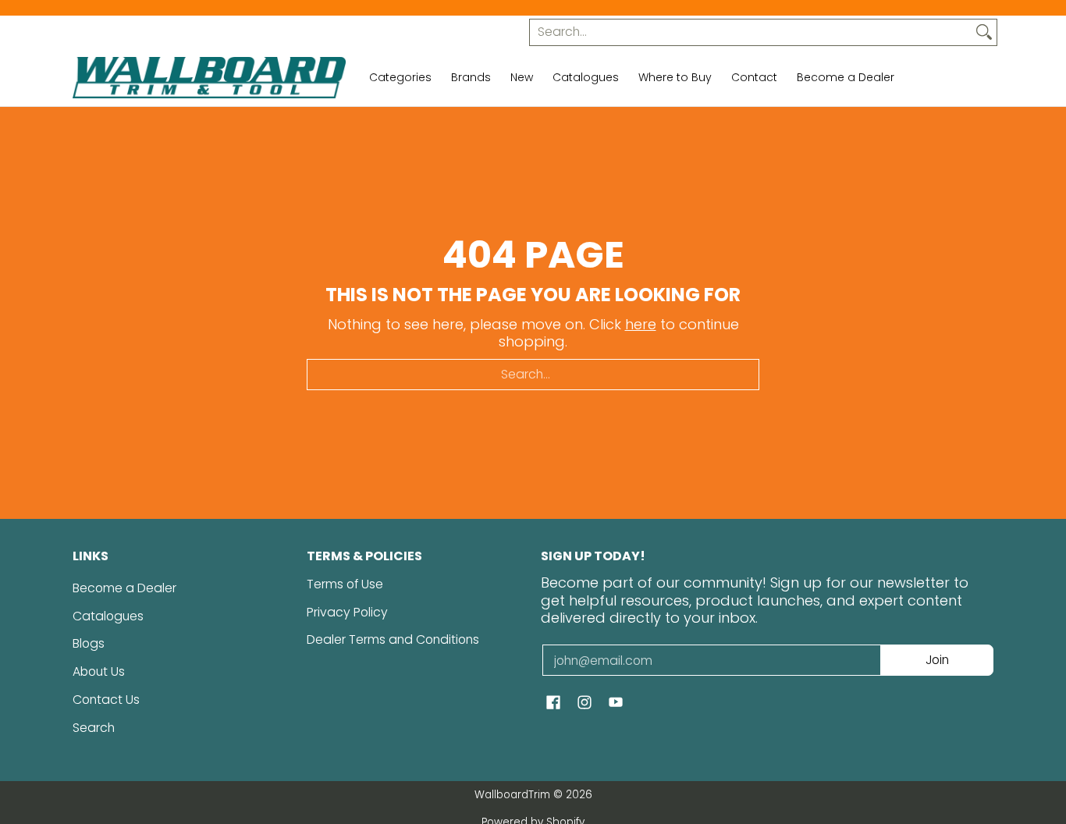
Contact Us (106, 700)
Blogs (89, 643)
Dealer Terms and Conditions (393, 639)
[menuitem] (400, 78)
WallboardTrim (512, 794)
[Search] (984, 32)
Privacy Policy (347, 612)
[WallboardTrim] (209, 78)
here (640, 324)
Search (94, 728)
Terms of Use (345, 584)
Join (937, 660)
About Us (99, 671)
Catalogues (108, 616)
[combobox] (751, 32)
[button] (553, 704)
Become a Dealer (124, 588)
